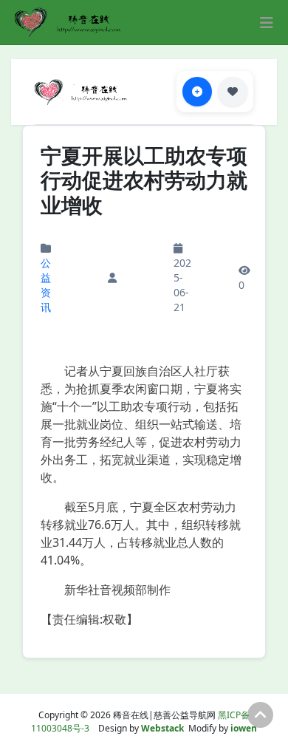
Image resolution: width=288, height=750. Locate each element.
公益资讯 (46, 285)
